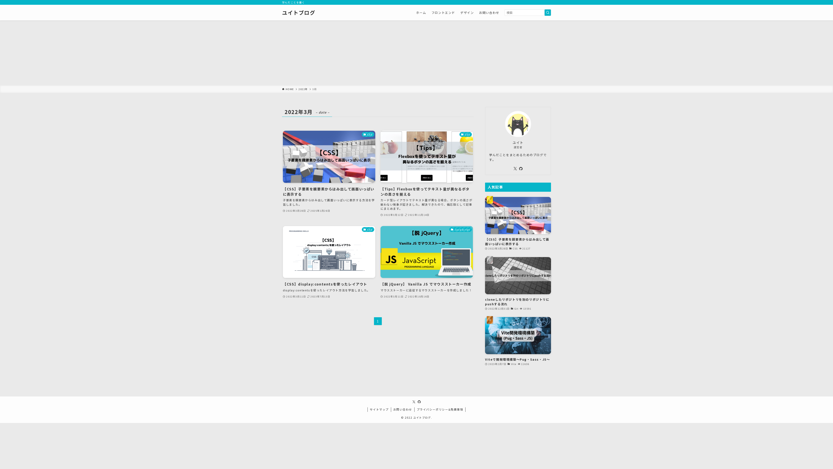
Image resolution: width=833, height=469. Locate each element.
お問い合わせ (402, 409)
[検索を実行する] (547, 12)
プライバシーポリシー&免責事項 (440, 409)
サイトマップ (379, 409)
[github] (521, 169)
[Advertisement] (416, 53)
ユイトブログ (298, 12)
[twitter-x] (515, 169)
